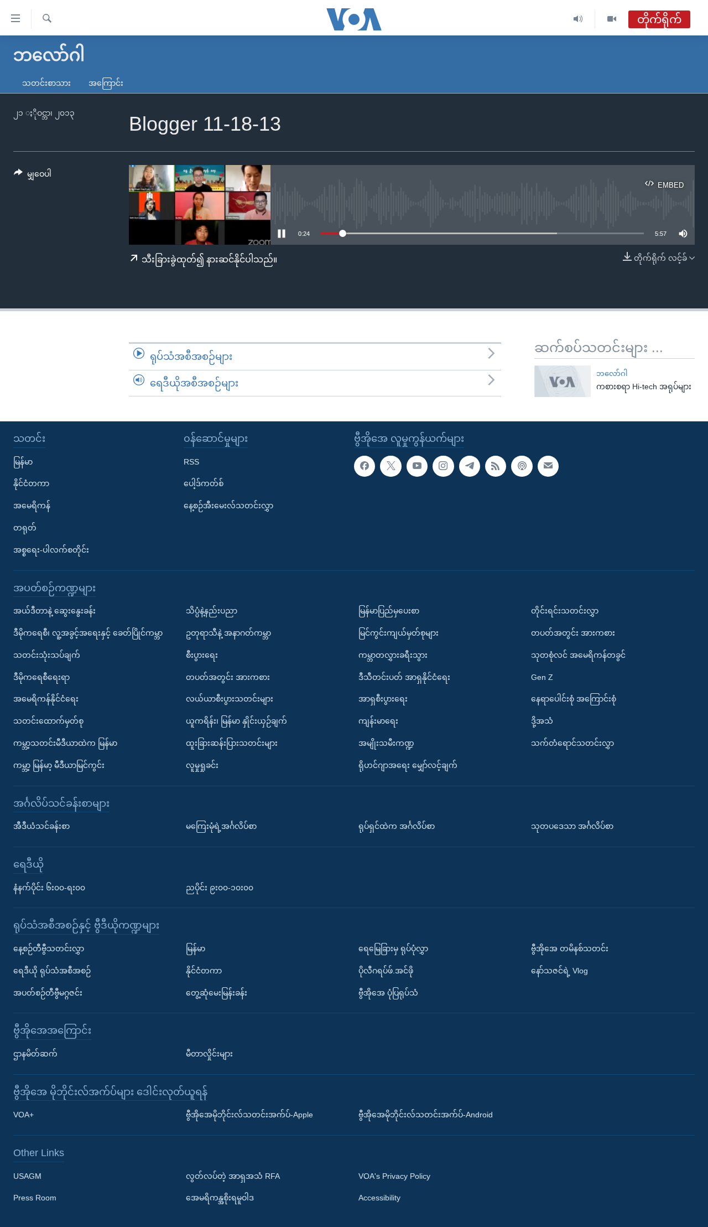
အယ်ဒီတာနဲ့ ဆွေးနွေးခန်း (54, 610)
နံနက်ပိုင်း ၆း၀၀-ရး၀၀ (49, 887)
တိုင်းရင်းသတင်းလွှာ (564, 610)
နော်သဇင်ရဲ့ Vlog (559, 970)
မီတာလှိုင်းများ (209, 1053)
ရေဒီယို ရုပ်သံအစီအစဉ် (52, 970)
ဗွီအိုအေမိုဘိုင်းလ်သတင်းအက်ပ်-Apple (249, 1114)
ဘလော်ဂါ (611, 373)
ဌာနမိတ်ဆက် (35, 1053)
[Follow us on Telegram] (469, 465)
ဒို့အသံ (542, 720)
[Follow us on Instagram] (443, 465)
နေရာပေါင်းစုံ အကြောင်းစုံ (573, 698)
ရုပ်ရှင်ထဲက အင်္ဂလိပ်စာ (396, 826)
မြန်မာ (23, 461)
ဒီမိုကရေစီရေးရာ (41, 676)
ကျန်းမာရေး (378, 720)
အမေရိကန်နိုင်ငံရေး (46, 698)
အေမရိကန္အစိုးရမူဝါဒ (220, 1197)
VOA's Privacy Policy (394, 1176)
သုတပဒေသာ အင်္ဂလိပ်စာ (572, 826)
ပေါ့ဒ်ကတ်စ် (203, 483)
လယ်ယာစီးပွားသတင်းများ (229, 698)
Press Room (34, 1197)
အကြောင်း (105, 83)
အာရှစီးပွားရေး (383, 698)
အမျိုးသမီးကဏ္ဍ (386, 743)
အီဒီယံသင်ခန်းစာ (41, 826)
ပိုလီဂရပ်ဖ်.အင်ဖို (385, 970)
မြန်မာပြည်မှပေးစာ (388, 610)
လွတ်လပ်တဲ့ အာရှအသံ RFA (233, 1176)
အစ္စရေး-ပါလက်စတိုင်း (51, 549)
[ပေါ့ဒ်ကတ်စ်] (521, 465)
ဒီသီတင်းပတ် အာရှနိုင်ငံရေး (404, 676)
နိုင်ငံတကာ (31, 483)
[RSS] (495, 465)
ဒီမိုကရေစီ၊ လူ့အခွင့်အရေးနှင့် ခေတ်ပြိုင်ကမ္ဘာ (88, 632)
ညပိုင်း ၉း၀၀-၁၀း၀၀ (219, 887)
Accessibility (379, 1197)
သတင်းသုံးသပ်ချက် (46, 655)
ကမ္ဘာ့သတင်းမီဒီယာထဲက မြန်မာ (65, 743)
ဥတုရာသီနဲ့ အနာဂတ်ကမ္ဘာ (228, 632)
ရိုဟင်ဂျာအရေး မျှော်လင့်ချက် (407, 765)
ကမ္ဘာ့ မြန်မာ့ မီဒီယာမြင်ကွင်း (59, 765)
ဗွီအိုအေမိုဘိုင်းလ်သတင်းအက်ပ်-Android (425, 1114)
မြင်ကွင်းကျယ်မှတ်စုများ (398, 632)
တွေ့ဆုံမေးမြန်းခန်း (216, 992)
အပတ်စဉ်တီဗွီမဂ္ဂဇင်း (47, 992)
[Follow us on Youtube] (417, 465)
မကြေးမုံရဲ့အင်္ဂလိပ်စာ (221, 826)
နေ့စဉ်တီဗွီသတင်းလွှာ (48, 948)
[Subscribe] (548, 465)
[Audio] (578, 19)
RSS (191, 461)
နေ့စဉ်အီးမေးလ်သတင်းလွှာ (228, 505)
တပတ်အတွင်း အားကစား (228, 676)
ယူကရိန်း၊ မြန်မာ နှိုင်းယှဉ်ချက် (236, 720)
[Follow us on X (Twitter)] (390, 465)
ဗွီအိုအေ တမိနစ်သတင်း (569, 948)
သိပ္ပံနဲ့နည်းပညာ (211, 610)
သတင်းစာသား (46, 83)
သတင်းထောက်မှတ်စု (48, 720)
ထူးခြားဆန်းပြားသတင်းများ (232, 743)
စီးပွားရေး (202, 655)
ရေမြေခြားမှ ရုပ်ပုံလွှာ (393, 948)
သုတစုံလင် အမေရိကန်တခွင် (578, 655)
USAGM (27, 1176)
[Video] (611, 19)
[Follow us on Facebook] (364, 465)
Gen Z (542, 676)
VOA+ (23, 1114)
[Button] (32, 176)
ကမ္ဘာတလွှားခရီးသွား (393, 655)
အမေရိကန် (31, 505)
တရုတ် (25, 527)
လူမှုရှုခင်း (202, 765)
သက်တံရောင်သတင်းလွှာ (572, 743)
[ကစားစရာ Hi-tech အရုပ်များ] (562, 381)
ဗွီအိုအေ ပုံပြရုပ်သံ (388, 992)
